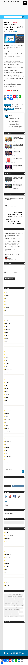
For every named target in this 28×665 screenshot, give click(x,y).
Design (6, 320)
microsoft (13, 605)
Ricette (7, 397)
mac (9, 605)
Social (6, 425)
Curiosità (7, 317)
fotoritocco (17, 598)
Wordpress (7, 463)
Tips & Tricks (8, 441)
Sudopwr (9, 258)
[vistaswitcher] (14, 38)
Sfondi (6, 416)
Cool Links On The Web (10, 314)
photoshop (16, 607)
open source (7, 607)
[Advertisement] (13, 633)
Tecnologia (7, 435)
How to (6, 351)
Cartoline (7, 310)
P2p (6, 385)
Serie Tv (7, 413)
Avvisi (6, 304)
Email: (15, 272)
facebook (20, 596)
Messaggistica (8, 369)
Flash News (7, 329)
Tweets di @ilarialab (8, 513)
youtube (21, 616)
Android (7, 295)
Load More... (7, 486)
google (14, 601)
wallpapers (7, 616)
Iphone (7, 363)
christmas (10, 596)
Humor (6, 354)
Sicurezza (7, 419)
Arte (6, 301)
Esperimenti (8, 323)
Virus (6, 453)
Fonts (6, 332)
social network (16, 609)
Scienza (7, 404)
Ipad (6, 360)
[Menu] (25, 3)
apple (10, 594)
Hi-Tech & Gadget (9, 541)
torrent (16, 611)
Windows (6, 110)
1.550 (6, 115)
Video (6, 450)
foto (13, 598)
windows (16, 616)
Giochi (6, 338)
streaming (11, 611)
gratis (13, 603)
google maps (19, 601)
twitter (6, 614)
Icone (6, 357)
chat (5, 596)
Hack (6, 345)
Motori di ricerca (9, 376)
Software (18, 104)
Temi (6, 438)
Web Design (8, 456)
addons (6, 594)
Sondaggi (7, 431)
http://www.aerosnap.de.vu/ (11, 241)
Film (6, 326)
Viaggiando (7, 447)
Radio (6, 391)
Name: (5, 272)
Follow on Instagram (18, 486)
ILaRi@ (16, 31)
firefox (6, 598)
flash (9, 598)
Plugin (6, 388)
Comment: (6, 266)
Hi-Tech (7, 348)
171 (15, 206)
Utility (9, 106)
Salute (6, 400)
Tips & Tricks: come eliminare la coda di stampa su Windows (15, 215)
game (22, 598)
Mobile (6, 373)
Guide (6, 341)
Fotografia (7, 335)
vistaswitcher (15, 106)
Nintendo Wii (8, 382)
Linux (6, 366)
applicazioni (15, 594)
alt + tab (14, 104)
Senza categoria (9, 410)
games (6, 601)
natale (22, 605)
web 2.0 (11, 616)
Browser (7, 307)
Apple (6, 298)
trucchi (20, 611)
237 (15, 201)
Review (7, 394)
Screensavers (8, 407)
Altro (6, 292)
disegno (14, 596)
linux (5, 605)
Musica (7, 379)
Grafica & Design (9, 535)
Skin (6, 422)
